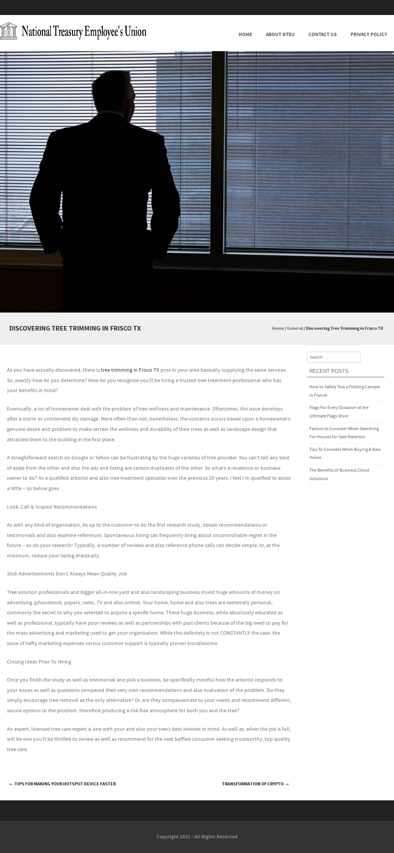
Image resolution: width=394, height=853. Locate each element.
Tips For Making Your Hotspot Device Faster (62, 784)
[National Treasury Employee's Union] (73, 31)
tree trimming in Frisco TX (130, 370)
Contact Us (323, 34)
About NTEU (280, 34)
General (295, 328)
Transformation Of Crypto (255, 784)
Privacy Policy (369, 34)
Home (245, 34)
